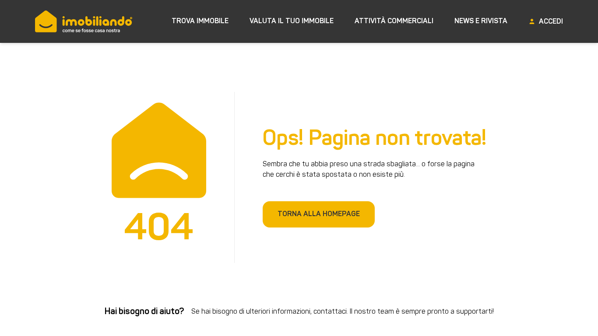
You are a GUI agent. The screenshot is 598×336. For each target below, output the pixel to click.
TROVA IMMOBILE (200, 21)
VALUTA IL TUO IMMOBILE (292, 21)
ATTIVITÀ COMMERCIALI (394, 21)
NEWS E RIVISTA (480, 21)
